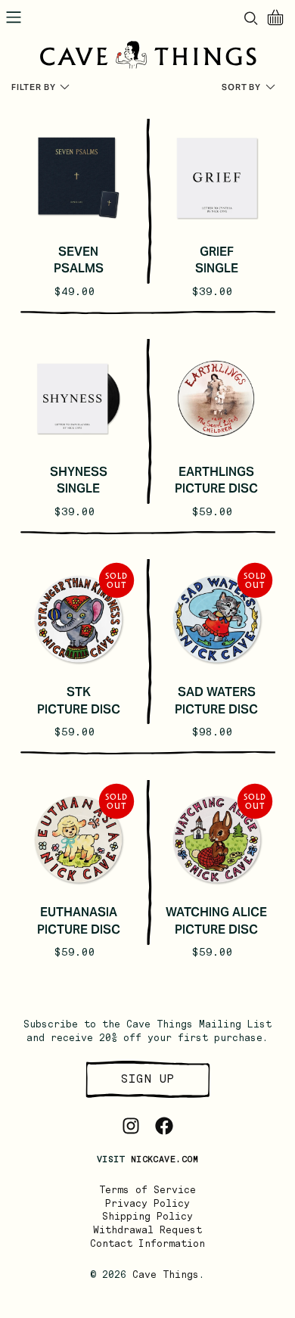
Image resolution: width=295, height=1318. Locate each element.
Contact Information (147, 1243)
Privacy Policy (147, 1203)
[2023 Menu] (13, 17)
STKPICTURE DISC (78, 700)
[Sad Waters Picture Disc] (216, 618)
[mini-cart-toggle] (275, 17)
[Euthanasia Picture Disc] (78, 839)
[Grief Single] (216, 178)
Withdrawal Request (147, 1230)
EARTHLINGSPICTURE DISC (216, 480)
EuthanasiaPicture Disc (78, 920)
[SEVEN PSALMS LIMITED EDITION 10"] (78, 178)
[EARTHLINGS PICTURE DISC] (216, 398)
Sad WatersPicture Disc (216, 700)
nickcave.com (164, 1159)
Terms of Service (147, 1189)
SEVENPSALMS (79, 260)
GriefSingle (216, 260)
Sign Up (147, 1078)
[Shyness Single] (78, 398)
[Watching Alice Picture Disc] (216, 839)
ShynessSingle (78, 480)
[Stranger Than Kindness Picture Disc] (78, 618)
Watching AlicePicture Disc (216, 920)
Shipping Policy (147, 1216)
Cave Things (165, 1274)
